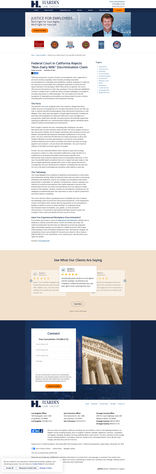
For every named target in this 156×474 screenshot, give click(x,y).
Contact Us (121, 404)
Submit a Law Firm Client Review (78, 311)
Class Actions (103, 69)
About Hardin (48, 10)
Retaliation (103, 85)
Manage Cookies (69, 449)
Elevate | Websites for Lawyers (111, 469)
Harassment (103, 78)
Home (36, 10)
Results (79, 10)
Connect (119, 10)
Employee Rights (105, 76)
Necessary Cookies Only (27, 468)
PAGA (101, 83)
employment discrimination (67, 220)
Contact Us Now (40, 30)
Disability (102, 71)
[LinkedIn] (37, 431)
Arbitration (103, 67)
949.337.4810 (115, 421)
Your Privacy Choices (43, 449)
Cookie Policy (57, 449)
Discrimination (104, 74)
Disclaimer (94, 404)
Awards (90, 10)
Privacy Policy (104, 404)
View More (78, 304)
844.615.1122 (115, 424)
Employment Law (65, 10)
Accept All (9, 468)
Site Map (113, 404)
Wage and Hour (104, 92)
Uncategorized (44, 241)
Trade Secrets (104, 88)
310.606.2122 (118, 4)
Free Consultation (117, 1)
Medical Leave (104, 81)
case (46, 106)
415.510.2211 (118, 6)
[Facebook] (33, 431)
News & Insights (104, 10)
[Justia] (41, 431)
